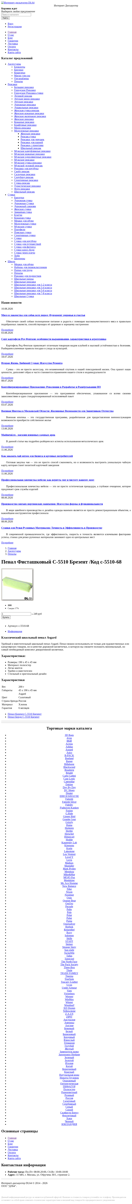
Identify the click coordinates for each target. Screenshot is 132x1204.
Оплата (12, 46)
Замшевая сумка (23, 212)
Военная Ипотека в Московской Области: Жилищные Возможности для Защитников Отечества (57, 411)
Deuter (69, 793)
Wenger (69, 996)
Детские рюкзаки (23, 101)
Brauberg (69, 770)
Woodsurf (69, 1005)
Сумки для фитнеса (25, 247)
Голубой (69, 1045)
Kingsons (69, 845)
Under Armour (69, 987)
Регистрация (15, 26)
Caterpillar (69, 781)
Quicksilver (69, 923)
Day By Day (69, 787)
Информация (15, 631)
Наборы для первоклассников (30, 267)
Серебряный (69, 1104)
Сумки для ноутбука (25, 241)
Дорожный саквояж (25, 206)
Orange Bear (69, 900)
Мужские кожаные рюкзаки (29, 154)
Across (69, 743)
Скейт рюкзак (21, 171)
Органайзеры (21, 78)
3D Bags (69, 735)
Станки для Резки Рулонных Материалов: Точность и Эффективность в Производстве (51, 527)
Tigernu (69, 976)
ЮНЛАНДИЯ (69, 1124)
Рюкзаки (12, 84)
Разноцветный (69, 1092)
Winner (69, 1002)
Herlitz (69, 831)
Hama (69, 825)
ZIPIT (69, 1016)
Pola (69, 912)
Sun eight (69, 950)
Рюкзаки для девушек (32, 139)
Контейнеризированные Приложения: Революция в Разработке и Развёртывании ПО (51, 387)
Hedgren (69, 828)
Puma (69, 921)
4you (69, 738)
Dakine (69, 784)
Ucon (69, 984)
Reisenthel (69, 929)
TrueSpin (69, 979)
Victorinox (69, 993)
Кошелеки (19, 72)
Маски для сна (22, 75)
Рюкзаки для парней (32, 142)
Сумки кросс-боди (24, 249)
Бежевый (69, 1028)
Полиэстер (69, 1089)
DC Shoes (69, 790)
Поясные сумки (22, 232)
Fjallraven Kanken (69, 807)
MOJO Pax (69, 877)
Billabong (69, 764)
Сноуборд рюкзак (23, 177)
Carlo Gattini (69, 775)
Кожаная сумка (22, 218)
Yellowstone (69, 1011)
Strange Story (69, 947)
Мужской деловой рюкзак (28, 165)
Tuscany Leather (69, 982)
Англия (69, 1025)
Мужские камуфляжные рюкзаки (32, 151)
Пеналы (18, 81)
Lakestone (69, 851)
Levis (69, 860)
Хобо (17, 255)
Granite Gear (69, 819)
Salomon (69, 935)
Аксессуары (14, 64)
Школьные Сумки (24, 296)
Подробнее (7, 329)
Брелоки (18, 69)
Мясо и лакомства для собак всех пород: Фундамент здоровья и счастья (43, 315)
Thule (69, 970)
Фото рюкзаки (22, 188)
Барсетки (19, 197)
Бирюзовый (69, 1034)
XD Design (69, 1008)
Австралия (69, 1019)
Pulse (69, 918)
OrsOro (69, 903)
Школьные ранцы (24, 278)
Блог (10, 37)
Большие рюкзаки (24, 87)
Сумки (11, 194)
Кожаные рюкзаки (24, 122)
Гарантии (13, 40)
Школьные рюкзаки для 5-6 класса (33, 290)
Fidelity (69, 804)
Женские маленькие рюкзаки (30, 116)
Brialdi (69, 772)
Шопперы (19, 258)
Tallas (69, 955)
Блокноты (19, 66)
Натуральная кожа (69, 1074)
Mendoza (69, 871)
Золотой (69, 1060)
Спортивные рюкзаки (26, 180)
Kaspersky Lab (69, 842)
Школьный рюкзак (31, 148)
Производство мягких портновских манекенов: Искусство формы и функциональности (52, 504)
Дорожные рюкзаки (25, 104)
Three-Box (69, 967)
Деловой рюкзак (23, 96)
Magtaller (69, 865)
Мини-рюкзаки (22, 127)
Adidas (69, 746)
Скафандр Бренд (69, 1112)
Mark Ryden (69, 868)
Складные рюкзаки (24, 174)
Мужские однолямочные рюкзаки (32, 157)
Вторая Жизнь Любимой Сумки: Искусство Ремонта (31, 363)
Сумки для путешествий (27, 244)
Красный (69, 1072)
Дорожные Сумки (24, 203)
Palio (69, 909)
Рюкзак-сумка (28, 136)
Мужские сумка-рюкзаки (28, 162)
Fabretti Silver (69, 802)
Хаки (69, 1118)
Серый (69, 1106)
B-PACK (69, 755)
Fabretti (69, 799)
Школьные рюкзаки (25, 281)
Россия (69, 1098)
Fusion (69, 810)
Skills (69, 938)
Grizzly (69, 822)
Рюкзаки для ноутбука (26, 168)
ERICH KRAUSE (69, 796)
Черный (69, 1121)
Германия (69, 1043)
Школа (11, 261)
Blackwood (69, 767)
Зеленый (69, 1057)
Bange (69, 761)
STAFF (69, 941)
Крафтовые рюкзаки (25, 125)
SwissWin (69, 953)
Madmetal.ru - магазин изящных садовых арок (28, 434)
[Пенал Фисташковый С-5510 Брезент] (17, 599)
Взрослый (69, 1040)
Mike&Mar (69, 874)
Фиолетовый (69, 1115)
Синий (69, 1109)
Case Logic (69, 778)
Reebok (69, 926)
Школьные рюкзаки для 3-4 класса (33, 287)
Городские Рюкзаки (25, 90)
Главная (12, 32)
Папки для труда (23, 270)
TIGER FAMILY (69, 973)
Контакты (13, 49)
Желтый (69, 1048)
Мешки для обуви (24, 220)
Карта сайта (14, 52)
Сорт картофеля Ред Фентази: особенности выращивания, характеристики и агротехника (53, 339)
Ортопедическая (69, 1083)
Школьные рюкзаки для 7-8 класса (33, 293)
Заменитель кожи (69, 1051)
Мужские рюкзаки (24, 159)
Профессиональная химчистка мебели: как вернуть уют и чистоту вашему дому (47, 480)
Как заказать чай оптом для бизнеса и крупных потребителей (37, 456)
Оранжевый (69, 1080)
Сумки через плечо (24, 252)
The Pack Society (69, 964)
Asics (69, 752)
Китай (69, 1066)
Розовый (69, 1095)
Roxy (69, 932)
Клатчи (18, 215)
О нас (11, 35)
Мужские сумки (23, 226)
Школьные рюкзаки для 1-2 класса (33, 284)
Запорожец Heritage (69, 1054)
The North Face (69, 961)
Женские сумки (22, 209)
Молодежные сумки (25, 223)
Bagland (69, 758)
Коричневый (69, 1069)
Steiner (69, 944)
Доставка (13, 43)
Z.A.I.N (69, 1014)
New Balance (69, 886)
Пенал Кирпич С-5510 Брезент (25, 714)
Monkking (69, 880)
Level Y (69, 857)
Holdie (69, 839)
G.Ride (69, 813)
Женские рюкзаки (24, 119)
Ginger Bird (69, 816)
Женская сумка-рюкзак (26, 110)
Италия (69, 1063)
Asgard (69, 749)
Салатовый (69, 1101)
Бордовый (69, 1037)
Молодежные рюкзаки (26, 130)
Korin (69, 848)
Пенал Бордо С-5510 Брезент (23, 716)
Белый (69, 1031)
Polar (69, 915)
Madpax (69, 862)
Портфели (19, 229)
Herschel (69, 833)
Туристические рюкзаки (27, 186)
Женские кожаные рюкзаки (29, 113)
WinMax (69, 999)
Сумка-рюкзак (22, 183)
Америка (69, 1022)
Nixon (69, 892)
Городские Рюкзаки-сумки (28, 93)
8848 (69, 741)
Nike (69, 889)
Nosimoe (69, 894)
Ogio (69, 897)
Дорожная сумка (23, 200)
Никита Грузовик (69, 1077)
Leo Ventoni (69, 854)
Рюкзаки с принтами (32, 145)
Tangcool (69, 958)
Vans (69, 990)
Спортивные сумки (25, 235)
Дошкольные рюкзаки (26, 107)
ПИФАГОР (69, 1086)
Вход (10, 23)
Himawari (69, 836)
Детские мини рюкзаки (27, 98)
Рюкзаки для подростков (27, 276)
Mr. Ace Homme (69, 883)
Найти (5, 18)
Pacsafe (69, 906)
